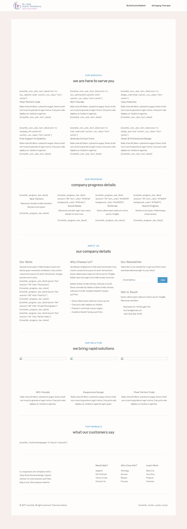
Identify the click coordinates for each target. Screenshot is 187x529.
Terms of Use (101, 478)
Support (99, 471)
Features (150, 481)
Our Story (150, 474)
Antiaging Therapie (161, 6)
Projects (150, 478)
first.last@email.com (132, 310)
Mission (124, 478)
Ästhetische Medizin (136, 6)
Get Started (101, 474)
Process (124, 481)
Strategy (125, 471)
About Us (150, 471)
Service (124, 474)
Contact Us (101, 481)
